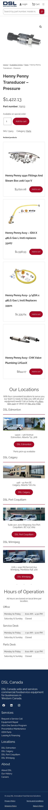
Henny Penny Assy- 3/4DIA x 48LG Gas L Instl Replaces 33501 (22, 300)
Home (5, 65)
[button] (40, 26)
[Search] (41, 11)
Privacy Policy (10, 801)
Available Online (16, 65)
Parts (26, 65)
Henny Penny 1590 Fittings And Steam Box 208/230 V (24, 178)
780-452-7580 (34, 404)
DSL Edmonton (24, 444)
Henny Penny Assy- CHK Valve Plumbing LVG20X (23, 360)
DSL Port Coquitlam (24, 534)
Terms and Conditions (34, 801)
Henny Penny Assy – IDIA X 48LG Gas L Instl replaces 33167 (21, 238)
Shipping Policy (11, 806)
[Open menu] (43, 4)
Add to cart (21, 121)
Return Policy (38, 806)
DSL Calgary (24, 492)
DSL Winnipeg (24, 576)
